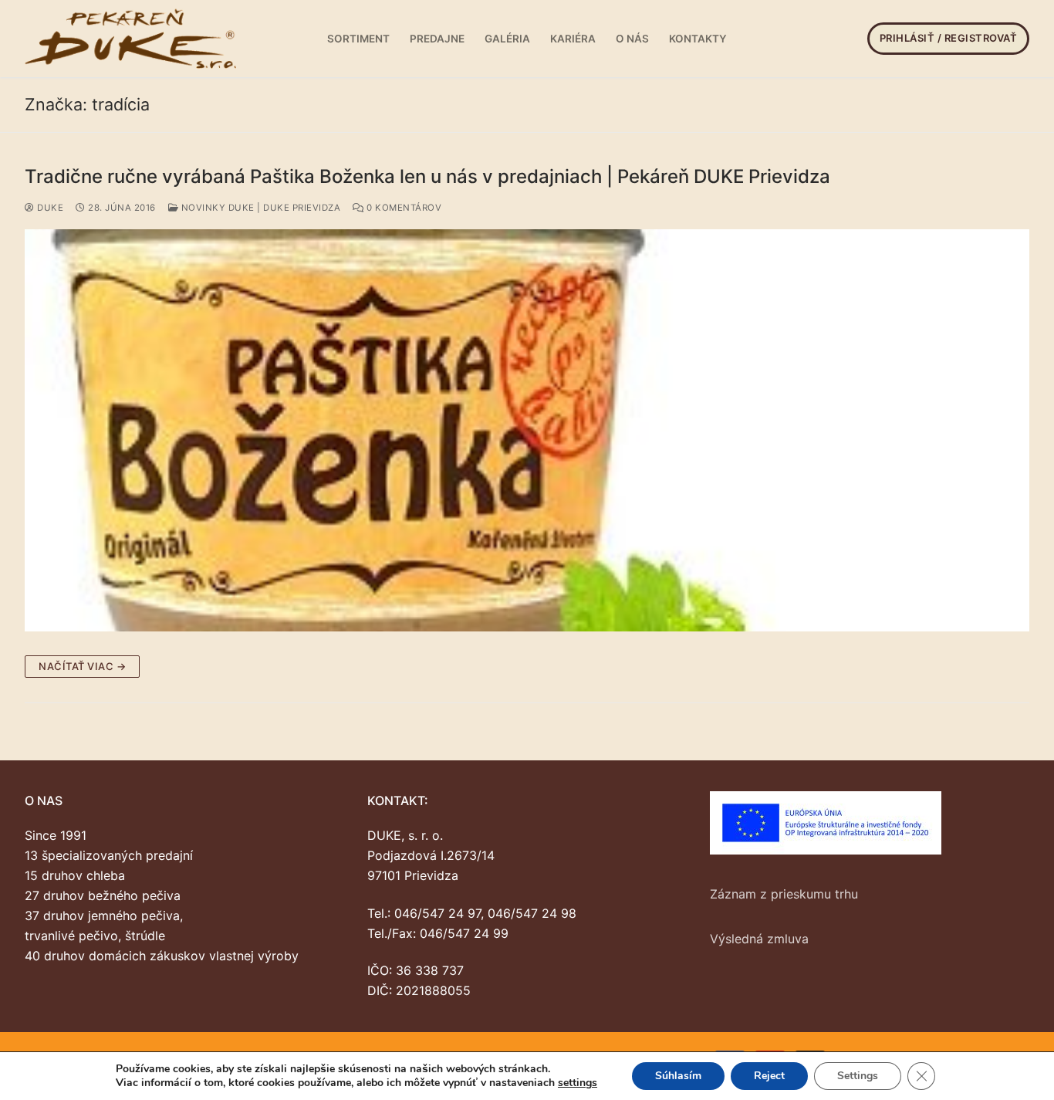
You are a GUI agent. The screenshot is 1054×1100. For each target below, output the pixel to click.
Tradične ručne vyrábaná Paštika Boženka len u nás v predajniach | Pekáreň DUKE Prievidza (427, 176)
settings (577, 1083)
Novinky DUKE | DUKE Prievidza (259, 207)
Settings (857, 1075)
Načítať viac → (82, 666)
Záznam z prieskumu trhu (784, 894)
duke (49, 207)
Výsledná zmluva (759, 938)
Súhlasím (678, 1075)
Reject (769, 1075)
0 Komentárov (402, 207)
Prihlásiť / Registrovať (949, 38)
